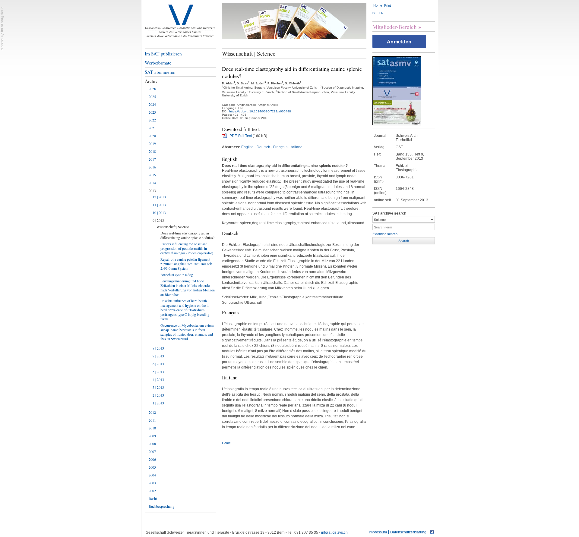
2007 (152, 451)
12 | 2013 (159, 196)
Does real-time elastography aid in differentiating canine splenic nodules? (187, 235)
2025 (152, 96)
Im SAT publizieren (163, 54)
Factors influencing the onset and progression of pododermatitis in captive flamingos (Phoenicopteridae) (186, 248)
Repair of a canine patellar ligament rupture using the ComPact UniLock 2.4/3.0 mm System (186, 264)
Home (377, 5)
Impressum (378, 532)
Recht (153, 498)
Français (280, 147)
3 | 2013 (158, 387)
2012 (152, 412)
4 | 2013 (158, 379)
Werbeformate (158, 63)
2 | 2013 (158, 395)
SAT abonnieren (160, 72)
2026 (152, 88)
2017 (152, 159)
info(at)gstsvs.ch (334, 532)
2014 (152, 182)
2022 (152, 120)
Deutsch (263, 147)
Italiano (296, 147)
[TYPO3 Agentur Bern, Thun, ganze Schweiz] (2, 28)
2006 (152, 459)
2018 (152, 151)
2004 (152, 475)
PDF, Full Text (240, 136)
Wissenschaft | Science (173, 226)
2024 (152, 104)
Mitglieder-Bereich (394, 26)
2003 (152, 482)
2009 (152, 435)
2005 (152, 467)
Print (387, 5)
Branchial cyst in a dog (176, 274)
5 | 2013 (158, 371)
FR (381, 13)
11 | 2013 (159, 204)
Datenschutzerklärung (408, 532)
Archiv (151, 81)
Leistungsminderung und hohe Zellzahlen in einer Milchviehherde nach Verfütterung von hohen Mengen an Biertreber (187, 287)
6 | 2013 (158, 363)
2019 (152, 143)
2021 (152, 127)
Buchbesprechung (161, 506)
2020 (152, 135)
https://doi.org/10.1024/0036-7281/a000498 (260, 111)
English (247, 147)
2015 (152, 174)
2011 (152, 420)
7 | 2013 (158, 355)
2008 (152, 443)
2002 (152, 490)
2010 (152, 428)
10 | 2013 (159, 212)
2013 (152, 190)
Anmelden (399, 41)
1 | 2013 (158, 402)
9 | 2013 (158, 220)
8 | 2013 (158, 348)
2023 (152, 112)
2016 (152, 167)
